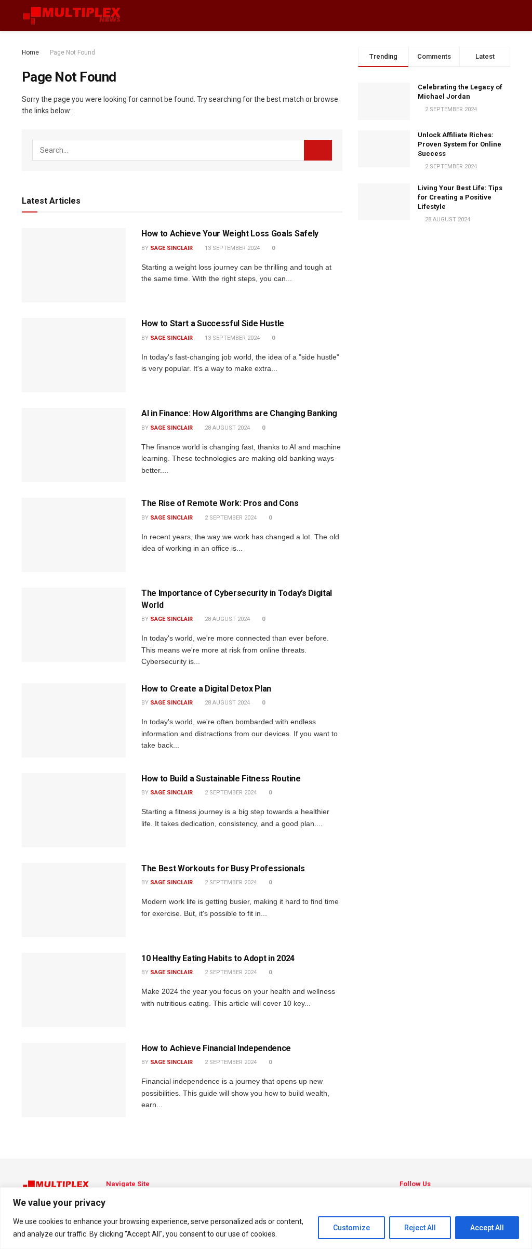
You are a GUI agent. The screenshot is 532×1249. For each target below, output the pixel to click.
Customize (351, 1228)
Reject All (420, 1228)
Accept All (487, 1228)
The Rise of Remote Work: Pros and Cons (220, 503)
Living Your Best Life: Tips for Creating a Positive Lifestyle (460, 197)
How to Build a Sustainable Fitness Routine (221, 778)
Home (30, 52)
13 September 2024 (231, 248)
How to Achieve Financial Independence (216, 1048)
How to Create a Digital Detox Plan (206, 689)
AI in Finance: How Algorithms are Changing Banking (239, 413)
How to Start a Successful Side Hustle (212, 323)
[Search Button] (318, 150)
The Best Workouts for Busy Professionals (222, 868)
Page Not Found (72, 52)
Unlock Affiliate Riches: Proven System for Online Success (459, 144)
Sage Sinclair (171, 248)
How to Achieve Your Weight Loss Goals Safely (229, 233)
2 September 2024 (230, 517)
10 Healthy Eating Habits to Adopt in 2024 (218, 958)
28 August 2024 (226, 427)
